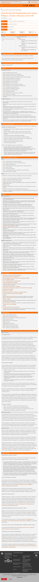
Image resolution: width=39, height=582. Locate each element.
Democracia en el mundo (7, 290)
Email (19, 38)
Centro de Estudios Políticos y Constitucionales (12, 280)
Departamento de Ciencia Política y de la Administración (11, 2)
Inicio (1, 9)
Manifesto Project (6, 300)
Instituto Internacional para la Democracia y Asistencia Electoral (15, 292)
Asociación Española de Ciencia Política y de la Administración (26, 560)
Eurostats (4, 294)
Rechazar (10, 579)
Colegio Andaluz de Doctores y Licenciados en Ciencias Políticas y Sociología (17, 287)
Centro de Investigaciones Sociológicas (10, 282)
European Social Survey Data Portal (9, 296)
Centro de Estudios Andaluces (8, 279)
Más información (19, 577)
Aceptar (4, 579)
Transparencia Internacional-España (9, 304)
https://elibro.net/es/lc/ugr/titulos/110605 (10, 226)
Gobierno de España (6, 298)
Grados (7, 9)
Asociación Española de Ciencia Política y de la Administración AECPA (16, 278)
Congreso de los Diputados (8, 289)
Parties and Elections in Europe (8, 302)
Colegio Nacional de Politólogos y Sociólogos (11, 286)
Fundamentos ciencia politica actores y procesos (8, 10)
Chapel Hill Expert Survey (8, 283)
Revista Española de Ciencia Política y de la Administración (27, 570)
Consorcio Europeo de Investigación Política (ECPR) (26, 556)
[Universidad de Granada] (33, 2)
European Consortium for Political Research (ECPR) (12, 293)
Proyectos (15, 569)
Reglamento (15, 555)
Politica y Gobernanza (17, 566)
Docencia (4, 9)
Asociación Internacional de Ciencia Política (11, 276)
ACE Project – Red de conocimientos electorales (12, 275)
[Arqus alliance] (8, 561)
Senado (4, 305)
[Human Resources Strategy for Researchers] (36, 555)
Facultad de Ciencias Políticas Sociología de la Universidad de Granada (27, 564)
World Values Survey (7, 308)
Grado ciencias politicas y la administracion (15, 9)
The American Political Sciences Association (11, 307)
